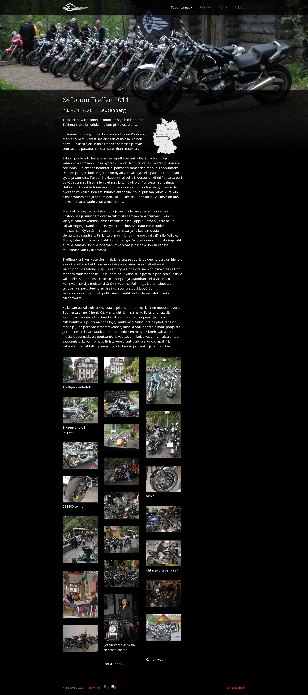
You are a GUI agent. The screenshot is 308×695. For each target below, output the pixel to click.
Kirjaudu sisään (236, 687)
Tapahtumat (180, 7)
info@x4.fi (94, 687)
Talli (222, 7)
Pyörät (204, 7)
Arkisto (240, 7)
